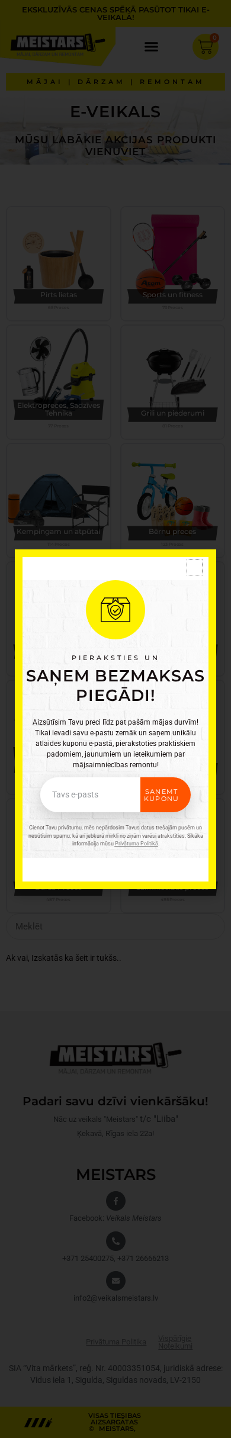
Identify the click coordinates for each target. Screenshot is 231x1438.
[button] (194, 567)
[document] (115, 719)
